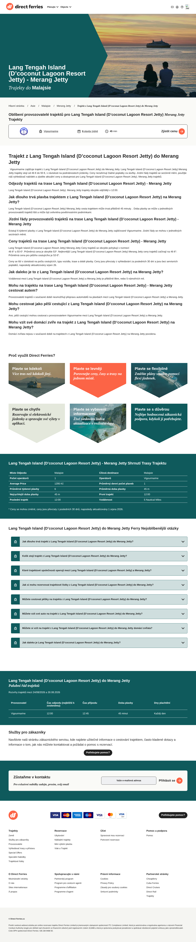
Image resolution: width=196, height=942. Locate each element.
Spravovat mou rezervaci (112, 835)
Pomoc (149, 835)
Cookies (104, 879)
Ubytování (59, 835)
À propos (13, 891)
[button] (99, 542)
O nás (11, 883)
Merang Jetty (64, 106)
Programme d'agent (64, 891)
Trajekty (150, 896)
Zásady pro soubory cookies (113, 887)
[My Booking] (172, 7)
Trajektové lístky (16, 861)
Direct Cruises (153, 887)
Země (11, 835)
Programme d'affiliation (65, 887)
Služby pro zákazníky (19, 840)
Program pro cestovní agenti (68, 883)
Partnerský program (64, 879)
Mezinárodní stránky (18, 879)
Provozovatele (15, 844)
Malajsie (46, 106)
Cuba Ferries (152, 883)
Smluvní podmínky (109, 891)
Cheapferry (151, 879)
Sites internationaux (18, 887)
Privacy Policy (107, 883)
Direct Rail (151, 891)
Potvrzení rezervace (110, 840)
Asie (32, 106)
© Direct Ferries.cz (17, 919)
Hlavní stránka (16, 106)
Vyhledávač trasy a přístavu (22, 848)
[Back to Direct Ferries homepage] (24, 7)
